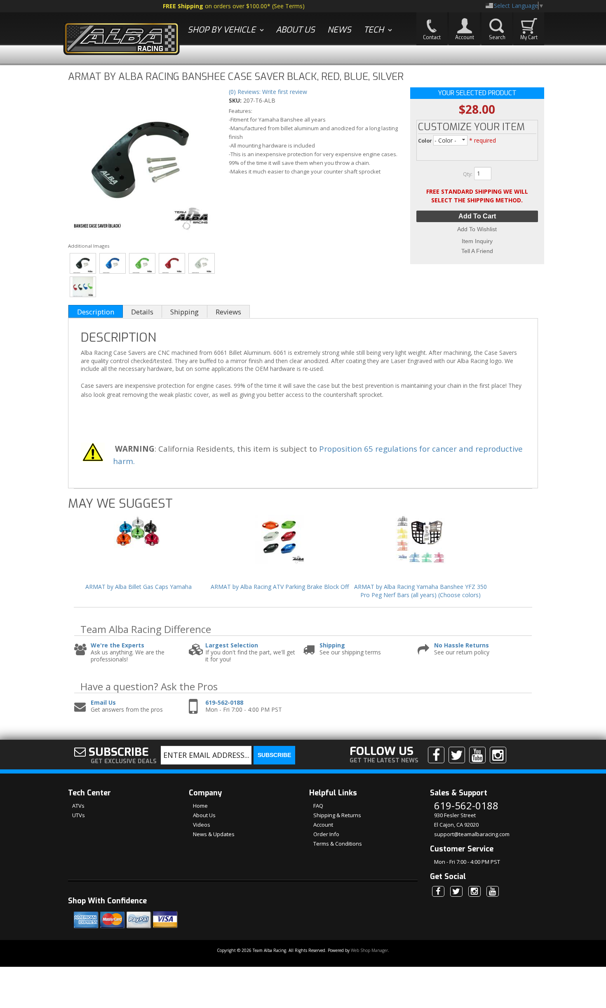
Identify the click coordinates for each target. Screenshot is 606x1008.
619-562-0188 (224, 702)
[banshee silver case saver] (202, 263)
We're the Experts (117, 645)
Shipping (332, 645)
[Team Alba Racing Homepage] (121, 39)
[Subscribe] (477, 755)
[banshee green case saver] (142, 263)
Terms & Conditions (337, 843)
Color (425, 140)
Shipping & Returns (337, 815)
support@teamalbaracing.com (472, 834)
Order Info (326, 834)
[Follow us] (457, 755)
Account (323, 824)
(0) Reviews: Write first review (268, 92)
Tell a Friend (477, 251)
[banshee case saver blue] (113, 263)
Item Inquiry (477, 241)
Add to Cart (477, 216)
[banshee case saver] (141, 160)
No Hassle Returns (461, 645)
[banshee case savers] (83, 287)
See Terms (288, 6)
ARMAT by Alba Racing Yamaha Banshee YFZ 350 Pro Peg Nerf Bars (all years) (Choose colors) (420, 591)
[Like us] (436, 755)
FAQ (318, 805)
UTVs (78, 815)
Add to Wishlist (477, 229)
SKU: (236, 100)
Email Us (103, 702)
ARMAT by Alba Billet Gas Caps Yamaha (138, 587)
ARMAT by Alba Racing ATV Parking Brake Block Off (280, 587)
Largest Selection (231, 645)
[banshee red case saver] (172, 263)
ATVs (78, 805)
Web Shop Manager (369, 950)
